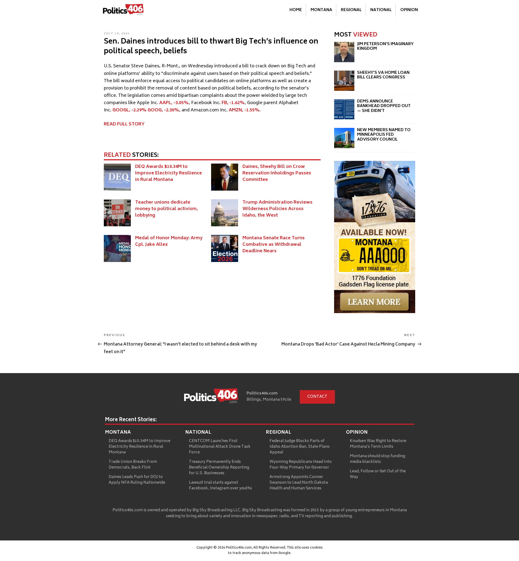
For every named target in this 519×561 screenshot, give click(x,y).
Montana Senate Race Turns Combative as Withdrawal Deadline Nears (273, 244)
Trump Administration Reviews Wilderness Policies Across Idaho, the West (277, 209)
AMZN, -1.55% (244, 110)
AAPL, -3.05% (174, 103)
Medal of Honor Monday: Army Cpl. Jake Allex (168, 241)
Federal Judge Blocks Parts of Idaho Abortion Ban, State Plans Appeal (300, 447)
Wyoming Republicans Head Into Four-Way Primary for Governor (301, 465)
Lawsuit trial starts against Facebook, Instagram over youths (220, 485)
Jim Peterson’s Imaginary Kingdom (385, 46)
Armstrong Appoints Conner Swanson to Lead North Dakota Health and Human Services (299, 483)
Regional (351, 10)
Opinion (409, 10)
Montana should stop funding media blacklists (377, 459)
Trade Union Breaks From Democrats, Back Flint (133, 465)
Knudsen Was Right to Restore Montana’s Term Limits (378, 444)
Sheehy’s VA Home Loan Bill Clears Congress (383, 75)
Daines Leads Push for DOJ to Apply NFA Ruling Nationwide (137, 480)
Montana (321, 10)
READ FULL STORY (124, 124)
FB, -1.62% (233, 103)
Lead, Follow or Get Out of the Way (378, 474)
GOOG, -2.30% (163, 110)
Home (296, 10)
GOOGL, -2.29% (129, 110)
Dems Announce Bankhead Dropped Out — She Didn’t (384, 106)
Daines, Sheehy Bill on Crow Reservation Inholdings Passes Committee (276, 173)
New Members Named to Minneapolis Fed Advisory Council (384, 135)
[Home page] (211, 397)
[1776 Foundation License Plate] (374, 312)
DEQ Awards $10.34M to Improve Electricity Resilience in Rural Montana (168, 173)
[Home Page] (123, 10)
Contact (317, 396)
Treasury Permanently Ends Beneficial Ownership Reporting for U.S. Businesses (219, 468)
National (381, 10)
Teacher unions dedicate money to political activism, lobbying (166, 209)
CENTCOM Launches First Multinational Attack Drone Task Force (220, 447)
